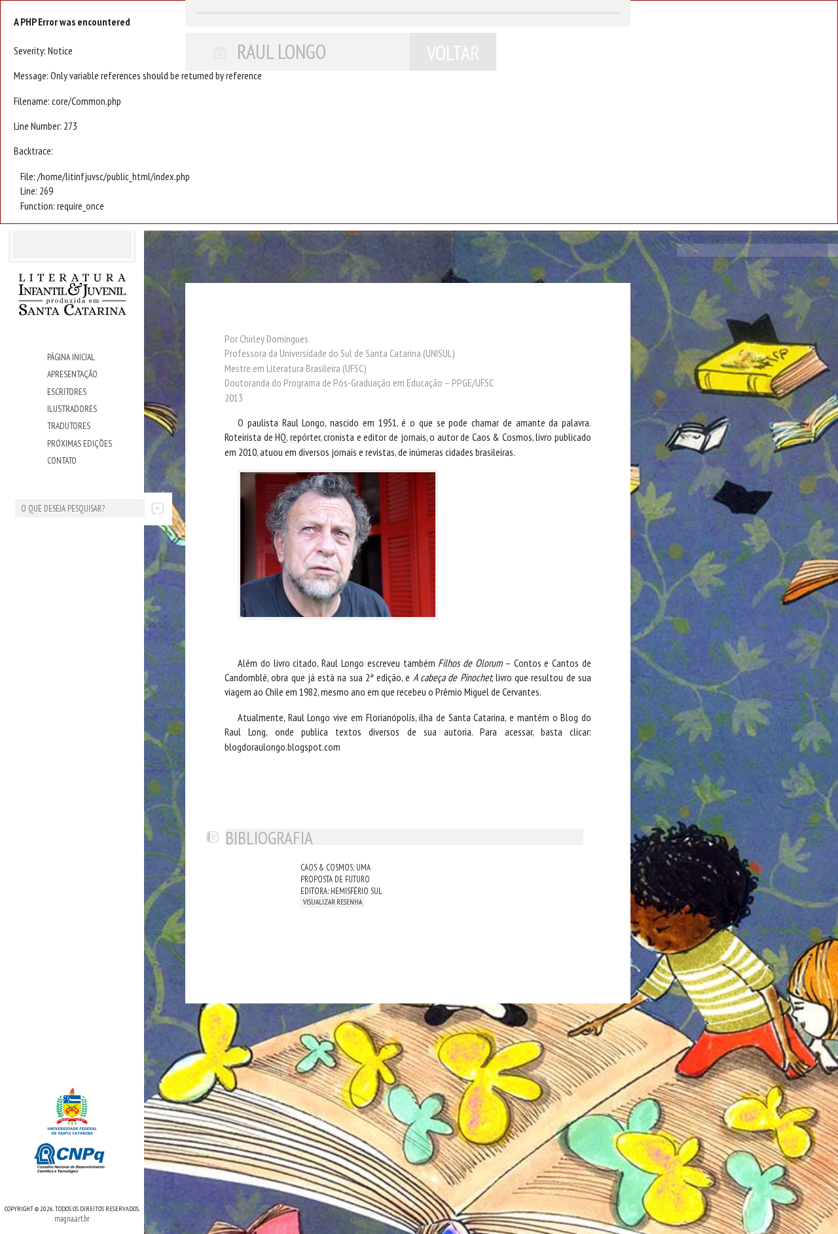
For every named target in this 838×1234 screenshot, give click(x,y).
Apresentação (72, 374)
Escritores (66, 392)
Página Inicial (71, 357)
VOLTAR (453, 52)
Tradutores (68, 426)
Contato (62, 460)
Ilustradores (72, 409)
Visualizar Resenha (332, 902)
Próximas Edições (79, 443)
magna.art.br (72, 1218)
